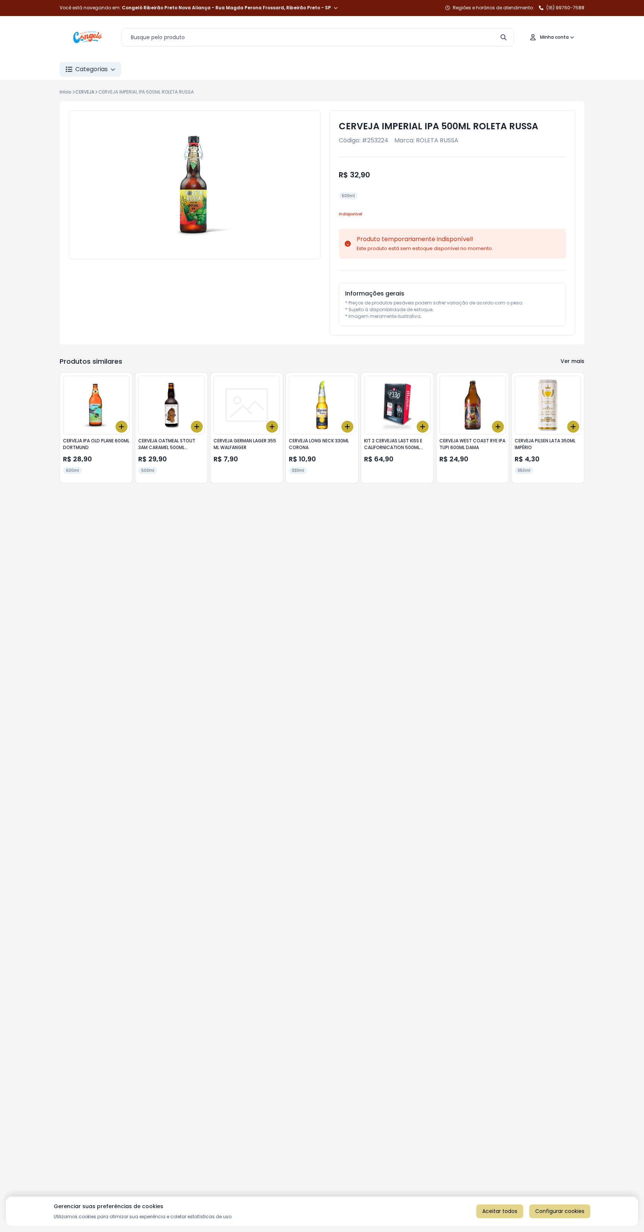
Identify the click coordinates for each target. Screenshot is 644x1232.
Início (66, 92)
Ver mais (572, 361)
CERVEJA (84, 92)
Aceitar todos (499, 1211)
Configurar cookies (559, 1211)
